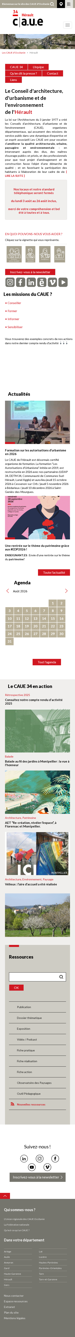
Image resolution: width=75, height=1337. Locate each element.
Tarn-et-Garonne (48, 1279)
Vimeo (47, 1167)
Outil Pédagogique (29, 1093)
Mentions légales (14, 1318)
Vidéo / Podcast (27, 1039)
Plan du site (11, 1312)
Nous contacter (14, 1295)
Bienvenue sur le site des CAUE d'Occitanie (25, 3)
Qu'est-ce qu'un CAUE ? (16, 1230)
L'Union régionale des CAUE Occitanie (24, 1219)
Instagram (39, 1158)
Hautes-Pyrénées (48, 1262)
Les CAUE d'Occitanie (13, 52)
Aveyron (8, 1262)
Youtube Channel (32, 1167)
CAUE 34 (16, 67)
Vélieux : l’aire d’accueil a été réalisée (31, 884)
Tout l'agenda (47, 662)
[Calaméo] (42, 281)
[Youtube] (63, 281)
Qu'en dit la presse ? (23, 73)
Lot (40, 1251)
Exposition (23, 1028)
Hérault (8, 1279)
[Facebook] (21, 281)
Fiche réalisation (27, 1061)
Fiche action (24, 1072)
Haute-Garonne (12, 1273)
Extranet (9, 1307)
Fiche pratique (26, 1050)
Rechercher (52, 4)
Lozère (43, 1256)
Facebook (55, 1158)
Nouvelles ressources (31, 1104)
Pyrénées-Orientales (50, 1268)
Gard (6, 1268)
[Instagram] (10, 281)
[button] (5, 41)
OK (16, 987)
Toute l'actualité (54, 572)
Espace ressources (16, 1301)
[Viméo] (52, 281)
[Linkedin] (31, 281)
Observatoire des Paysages (34, 1082)
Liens (13, 80)
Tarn (41, 1273)
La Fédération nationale (16, 1224)
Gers (6, 1284)
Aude (7, 1256)
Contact (52, 73)
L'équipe (38, 67)
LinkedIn (24, 1158)
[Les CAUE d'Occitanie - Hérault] (37, 21)
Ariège (7, 1251)
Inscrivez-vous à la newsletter (30, 272)
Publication (24, 1007)
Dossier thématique (29, 1017)
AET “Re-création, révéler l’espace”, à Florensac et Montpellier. (30, 824)
